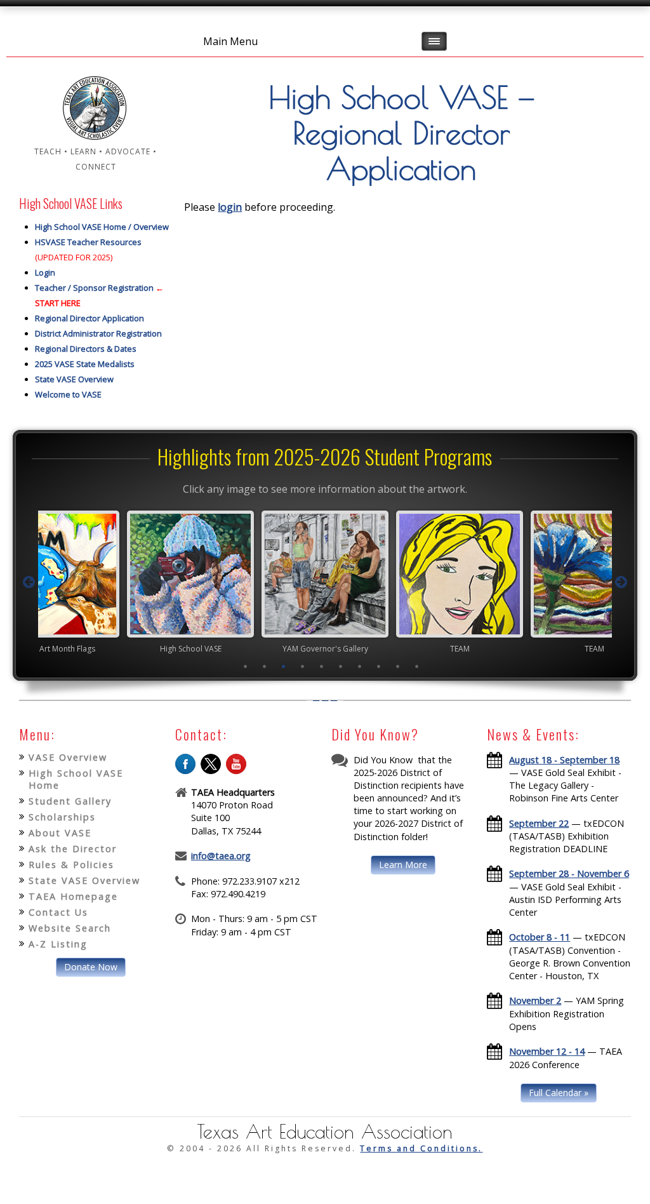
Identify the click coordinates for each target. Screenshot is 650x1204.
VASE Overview (68, 757)
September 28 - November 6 (569, 873)
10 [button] (417, 666)
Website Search (70, 928)
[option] (190, 582)
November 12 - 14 (547, 1051)
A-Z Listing (58, 944)
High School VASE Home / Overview (102, 226)
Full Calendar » (558, 1093)
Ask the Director (73, 849)
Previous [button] (29, 582)
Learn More (403, 865)
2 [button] (264, 666)
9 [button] (398, 666)
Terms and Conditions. (421, 1148)
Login (45, 272)
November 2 (535, 1000)
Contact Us (58, 912)
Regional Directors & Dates (85, 348)
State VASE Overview (74, 379)
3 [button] (283, 666)
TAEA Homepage (73, 896)
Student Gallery (70, 801)
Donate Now (90, 967)
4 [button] (302, 666)
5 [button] (321, 666)
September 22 (539, 823)
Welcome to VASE (68, 394)
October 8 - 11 (539, 937)
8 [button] (379, 666)
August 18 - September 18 (564, 760)
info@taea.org (221, 856)
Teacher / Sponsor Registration (94, 287)
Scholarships (62, 817)
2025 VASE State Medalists (85, 364)
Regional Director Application (89, 318)
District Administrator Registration (98, 333)
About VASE (60, 833)
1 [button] (245, 666)
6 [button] (341, 666)
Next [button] (621, 582)
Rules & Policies (71, 865)
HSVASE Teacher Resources (88, 242)
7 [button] (360, 666)
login (230, 207)
